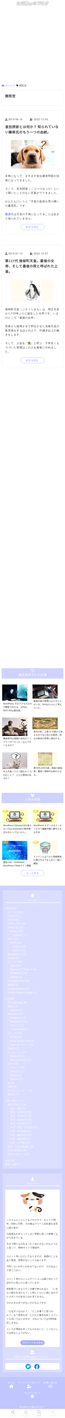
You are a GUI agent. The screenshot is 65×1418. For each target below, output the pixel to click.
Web (7, 908)
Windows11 (16, 1017)
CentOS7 (15, 1071)
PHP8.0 (16, 946)
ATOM (13, 1037)
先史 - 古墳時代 (18, 1112)
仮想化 (11, 1006)
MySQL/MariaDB (19, 1060)
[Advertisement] (32, 46)
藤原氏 (9, 214)
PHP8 (13, 942)
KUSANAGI (16, 973)
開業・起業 (11, 1164)
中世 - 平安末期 (18, 1131)
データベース (15, 1052)
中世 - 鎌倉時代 (18, 1135)
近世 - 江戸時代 (18, 1142)
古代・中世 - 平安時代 (21, 1127)
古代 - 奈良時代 (18, 1123)
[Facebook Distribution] (37, 1367)
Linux (10, 1063)
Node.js (14, 931)
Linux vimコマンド (20, 1044)
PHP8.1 (16, 950)
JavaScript (13, 927)
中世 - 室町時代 (18, 1139)
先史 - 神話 (16, 1108)
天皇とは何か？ (16, 1154)
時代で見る (13, 1104)
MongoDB (15, 1056)
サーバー (12, 962)
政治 (7, 1160)
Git (9, 1083)
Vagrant (14, 1010)
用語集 (11, 985)
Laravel (11, 958)
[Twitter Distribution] (28, 1367)
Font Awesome (16, 981)
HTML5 (11, 916)
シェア (12, 1415)
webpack (17, 935)
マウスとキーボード (18, 1090)
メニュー (26, 1415)
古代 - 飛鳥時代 (18, 1119)
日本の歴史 (11, 1100)
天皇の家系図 (15, 1150)
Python (11, 1048)
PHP (10, 939)
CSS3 (11, 919)
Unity (10, 1086)
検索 (39, 1415)
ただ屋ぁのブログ (32, 3)
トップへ (52, 1415)
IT (6, 998)
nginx (13, 965)
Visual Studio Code (20, 1041)
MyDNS (14, 977)
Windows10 (16, 1021)
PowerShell (18, 1029)
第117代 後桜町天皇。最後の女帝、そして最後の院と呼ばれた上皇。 (31, 266)
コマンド (15, 1025)
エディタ (12, 1033)
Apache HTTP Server (21, 969)
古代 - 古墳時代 (18, 1116)
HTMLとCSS (14, 923)
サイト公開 (13, 912)
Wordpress (13, 954)
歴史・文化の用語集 (18, 1146)
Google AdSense (17, 988)
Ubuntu (14, 1075)
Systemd (15, 1079)
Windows (13, 1014)
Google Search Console (20, 992)
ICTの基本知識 (15, 1002)
